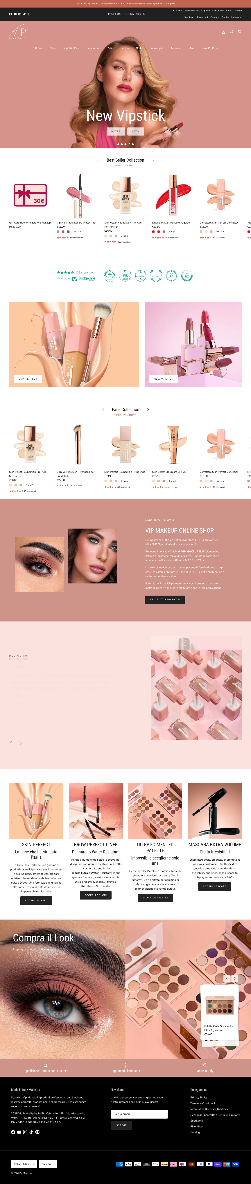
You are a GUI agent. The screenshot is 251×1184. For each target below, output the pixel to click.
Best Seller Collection (125, 160)
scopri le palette (155, 897)
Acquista (197, 131)
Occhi (139, 48)
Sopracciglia (156, 48)
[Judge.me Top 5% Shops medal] (187, 276)
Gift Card (38, 48)
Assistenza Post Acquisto (197, 10)
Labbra (125, 48)
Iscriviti (121, 1125)
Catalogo (214, 17)
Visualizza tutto (125, 165)
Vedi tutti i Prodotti (165, 599)
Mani (191, 48)
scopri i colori (96, 895)
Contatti (238, 10)
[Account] (223, 32)
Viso (110, 48)
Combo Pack (94, 48)
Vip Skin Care (71, 48)
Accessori (176, 48)
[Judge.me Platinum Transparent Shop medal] (140, 276)
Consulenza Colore (221, 10)
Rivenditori (202, 17)
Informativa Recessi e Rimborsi (209, 1109)
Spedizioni (189, 17)
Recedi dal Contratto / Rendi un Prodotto (215, 1115)
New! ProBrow (210, 48)
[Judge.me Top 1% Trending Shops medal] (171, 276)
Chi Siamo (177, 10)
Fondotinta (223, 131)
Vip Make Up (25, 1173)
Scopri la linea (36, 900)
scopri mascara (215, 886)
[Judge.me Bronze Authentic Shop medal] (156, 276)
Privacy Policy (198, 1097)
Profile (225, 17)
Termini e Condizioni (202, 1103)
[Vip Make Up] (17, 31)
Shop (53, 48)
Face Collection (125, 409)
